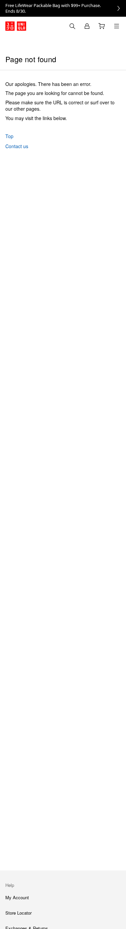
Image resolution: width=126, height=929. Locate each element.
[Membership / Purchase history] (87, 26)
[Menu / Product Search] (116, 26)
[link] (63, 8)
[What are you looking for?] (72, 26)
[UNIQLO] (15, 26)
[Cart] (101, 26)
